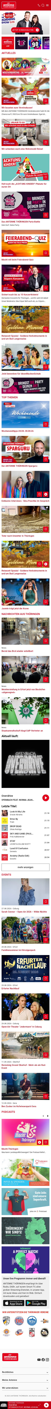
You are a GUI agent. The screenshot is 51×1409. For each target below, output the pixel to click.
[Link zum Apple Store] (13, 1303)
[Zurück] (43, 1116)
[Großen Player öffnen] (39, 1405)
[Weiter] (47, 1116)
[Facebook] (43, 1359)
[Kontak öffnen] (39, 5)
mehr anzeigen (25, 867)
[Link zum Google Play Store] (36, 1303)
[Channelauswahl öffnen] (43, 5)
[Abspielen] (46, 1405)
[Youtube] (39, 1359)
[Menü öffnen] (47, 5)
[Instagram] (47, 1359)
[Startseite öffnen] (9, 5)
